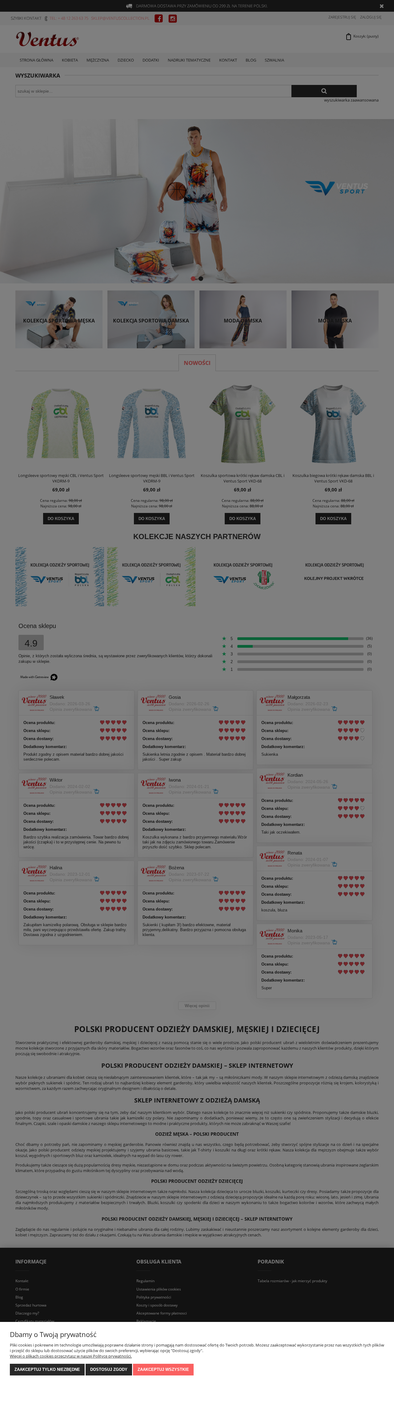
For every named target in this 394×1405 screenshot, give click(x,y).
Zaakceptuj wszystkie (163, 1369)
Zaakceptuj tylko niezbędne (47, 1369)
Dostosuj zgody (108, 1369)
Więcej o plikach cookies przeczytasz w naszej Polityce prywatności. (71, 1356)
